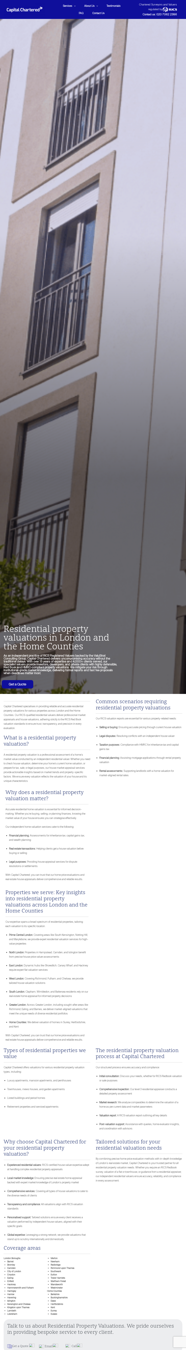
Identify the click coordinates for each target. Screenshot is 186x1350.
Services (67, 5)
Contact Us (98, 13)
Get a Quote (17, 684)
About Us (89, 5)
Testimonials (114, 5)
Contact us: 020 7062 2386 (160, 14)
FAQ (81, 13)
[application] (74, 5)
